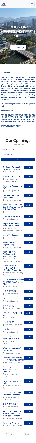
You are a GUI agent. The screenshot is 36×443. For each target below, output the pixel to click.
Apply (28, 167)
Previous (9, 434)
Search (18, 159)
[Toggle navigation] (32, 4)
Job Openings (18, 47)
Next (27, 434)
